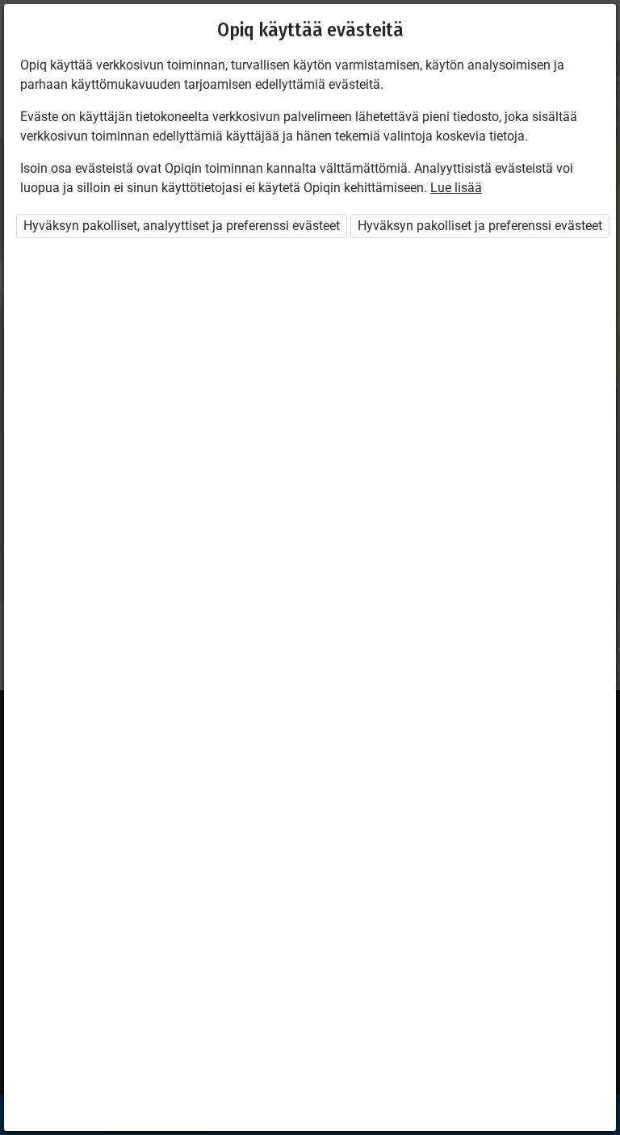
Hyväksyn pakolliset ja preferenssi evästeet (480, 225)
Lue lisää (456, 187)
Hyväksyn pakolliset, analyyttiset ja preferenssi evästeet (181, 225)
